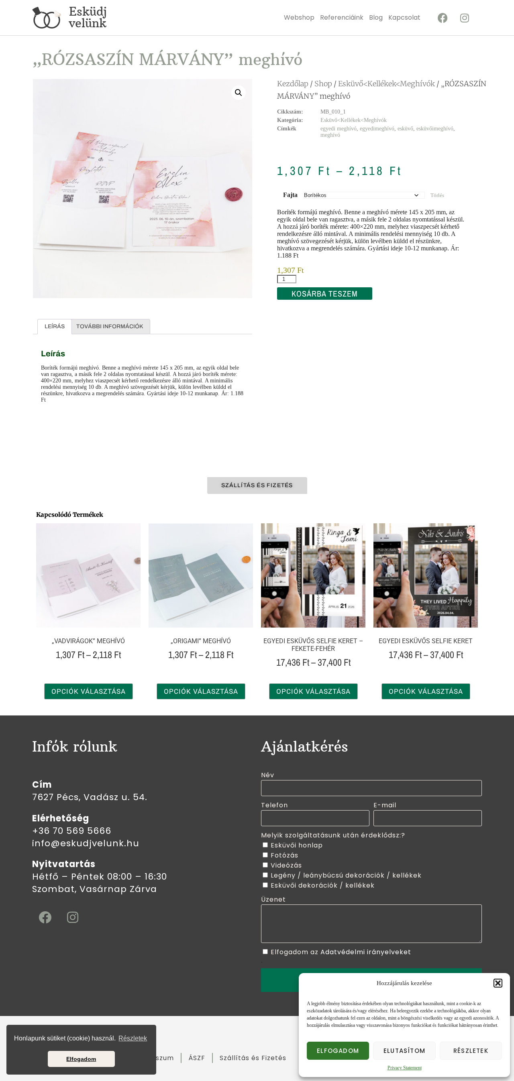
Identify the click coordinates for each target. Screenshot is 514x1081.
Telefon (274, 805)
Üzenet (273, 899)
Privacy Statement (405, 1068)
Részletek (470, 1050)
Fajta (290, 194)
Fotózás (284, 855)
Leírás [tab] (55, 326)
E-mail (384, 805)
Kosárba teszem (325, 293)
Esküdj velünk (88, 17)
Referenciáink (341, 17)
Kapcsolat (404, 17)
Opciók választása (88, 691)
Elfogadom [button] (81, 1059)
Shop (323, 83)
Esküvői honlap (297, 845)
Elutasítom (404, 1050)
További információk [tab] (109, 326)
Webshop (299, 17)
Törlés (437, 195)
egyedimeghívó (377, 129)
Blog (376, 17)
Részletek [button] (132, 1038)
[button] (498, 983)
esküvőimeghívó (434, 129)
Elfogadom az (341, 952)
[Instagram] (465, 18)
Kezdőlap (292, 83)
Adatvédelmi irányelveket (365, 952)
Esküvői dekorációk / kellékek (323, 885)
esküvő (405, 129)
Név (267, 775)
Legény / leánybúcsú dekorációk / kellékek (346, 875)
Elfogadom (338, 1050)
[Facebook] (442, 18)
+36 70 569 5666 (71, 831)
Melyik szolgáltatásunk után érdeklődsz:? (333, 835)
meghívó (330, 135)
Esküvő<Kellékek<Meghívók (386, 83)
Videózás (286, 865)
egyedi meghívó (338, 129)
